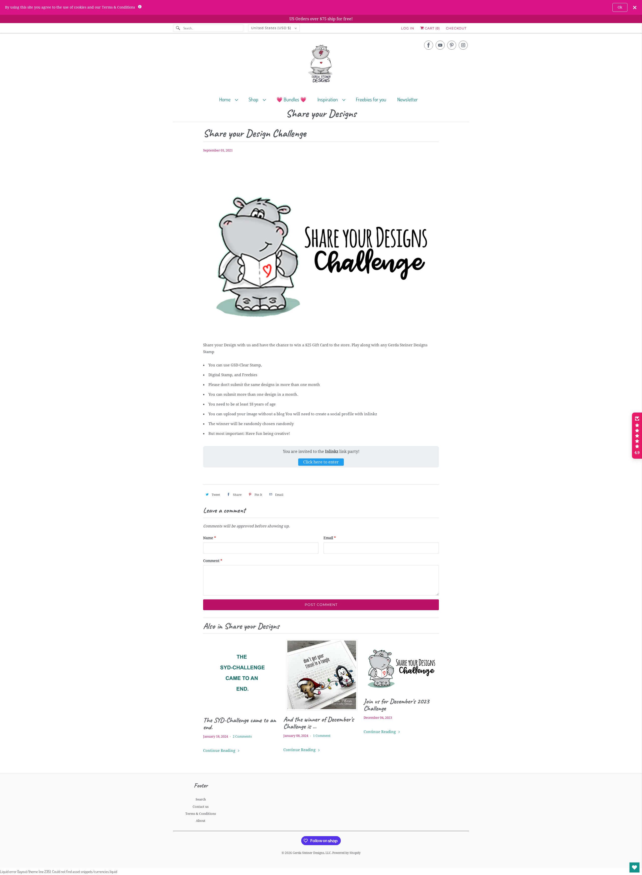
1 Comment (322, 736)
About (200, 821)
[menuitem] (231, 99)
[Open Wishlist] (634, 867)
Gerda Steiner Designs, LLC (312, 853)
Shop (254, 99)
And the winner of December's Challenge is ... (318, 723)
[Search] (178, 28)
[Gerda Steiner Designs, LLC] (321, 65)
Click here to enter (321, 462)
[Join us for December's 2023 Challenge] (401, 666)
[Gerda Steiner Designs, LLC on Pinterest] (451, 45)
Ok (620, 7)
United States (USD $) (271, 28)
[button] (637, 436)
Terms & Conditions (200, 814)
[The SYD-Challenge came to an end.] (240, 675)
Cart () (432, 28)
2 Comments (242, 736)
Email (330, 538)
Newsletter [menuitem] (407, 99)
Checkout (456, 28)
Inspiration (328, 99)
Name (209, 538)
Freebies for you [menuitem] (371, 99)
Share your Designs (321, 113)
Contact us (201, 807)
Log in (407, 28)
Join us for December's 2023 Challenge (396, 705)
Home (225, 99)
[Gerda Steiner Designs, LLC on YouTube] (440, 45)
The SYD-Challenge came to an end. (239, 724)
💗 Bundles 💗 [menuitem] (291, 99)
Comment (212, 561)
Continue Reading (219, 750)
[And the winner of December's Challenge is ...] (321, 675)
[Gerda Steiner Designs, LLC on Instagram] (463, 45)
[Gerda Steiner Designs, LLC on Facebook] (428, 45)
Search (201, 799)
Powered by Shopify (346, 853)
